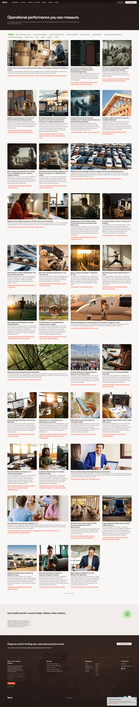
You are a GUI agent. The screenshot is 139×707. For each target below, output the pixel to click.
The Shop (87, 669)
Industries (87, 671)
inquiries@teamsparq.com (126, 666)
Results (96, 667)
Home (86, 663)
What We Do (88, 665)
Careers (97, 675)
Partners (97, 663)
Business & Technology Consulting (23, 34)
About (96, 669)
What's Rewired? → (10, 686)
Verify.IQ (42, 37)
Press (96, 671)
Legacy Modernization (97, 34)
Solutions (23, 2)
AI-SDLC (57, 37)
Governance (49, 37)
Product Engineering (85, 34)
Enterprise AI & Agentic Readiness (56, 34)
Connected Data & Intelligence (40, 34)
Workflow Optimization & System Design (112, 34)
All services (10, 34)
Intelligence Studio (29, 37)
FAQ (96, 673)
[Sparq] (9, 698)
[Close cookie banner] (135, 699)
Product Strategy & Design (72, 34)
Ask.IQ (37, 37)
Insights (97, 665)
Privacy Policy (69, 697)
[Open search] (115, 2)
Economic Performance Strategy (15, 37)
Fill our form (123, 663)
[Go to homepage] (4, 2)
